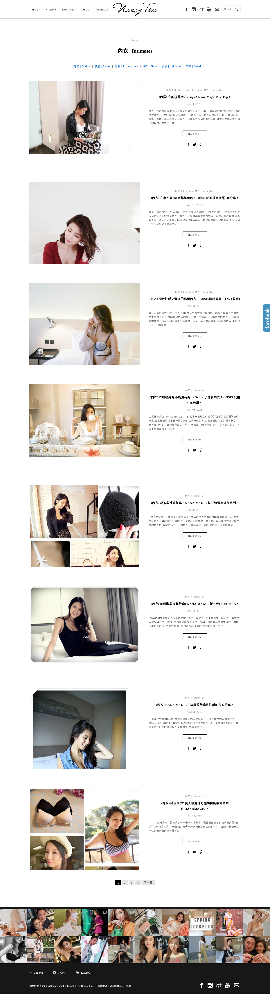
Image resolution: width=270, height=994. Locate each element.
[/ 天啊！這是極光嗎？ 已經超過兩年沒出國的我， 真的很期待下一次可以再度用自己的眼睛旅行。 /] (94, 922)
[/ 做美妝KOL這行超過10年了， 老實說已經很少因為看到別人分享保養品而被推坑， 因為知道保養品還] (256, 922)
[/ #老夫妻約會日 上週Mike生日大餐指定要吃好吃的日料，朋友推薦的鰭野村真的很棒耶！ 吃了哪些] (256, 949)
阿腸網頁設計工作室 (120, 986)
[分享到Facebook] (188, 145)
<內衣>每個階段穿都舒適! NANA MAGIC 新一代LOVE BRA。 (195, 604)
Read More (194, 134)
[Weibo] (201, 9)
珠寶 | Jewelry (195, 66)
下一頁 (148, 882)
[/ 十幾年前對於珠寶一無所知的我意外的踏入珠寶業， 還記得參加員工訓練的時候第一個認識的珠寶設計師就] (94, 949)
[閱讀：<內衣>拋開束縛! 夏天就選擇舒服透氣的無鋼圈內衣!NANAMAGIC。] (84, 849)
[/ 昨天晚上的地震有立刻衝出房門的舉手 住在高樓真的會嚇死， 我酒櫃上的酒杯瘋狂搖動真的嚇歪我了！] (148, 949)
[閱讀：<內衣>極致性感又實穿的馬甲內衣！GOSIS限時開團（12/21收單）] (84, 323)
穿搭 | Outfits (82, 66)
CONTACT (102, 9)
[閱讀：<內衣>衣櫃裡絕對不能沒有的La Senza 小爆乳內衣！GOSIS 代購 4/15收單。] (84, 420)
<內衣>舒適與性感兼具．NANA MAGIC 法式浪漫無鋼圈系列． (194, 503)
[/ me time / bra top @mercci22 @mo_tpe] (13, 949)
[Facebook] (186, 9)
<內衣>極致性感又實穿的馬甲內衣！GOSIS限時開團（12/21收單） (195, 299)
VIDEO (50, 9)
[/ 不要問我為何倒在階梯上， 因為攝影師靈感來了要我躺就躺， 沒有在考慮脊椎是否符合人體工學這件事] (13, 922)
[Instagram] (193, 9)
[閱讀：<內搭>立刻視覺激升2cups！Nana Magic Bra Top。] (84, 117)
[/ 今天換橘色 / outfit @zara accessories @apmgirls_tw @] (175, 949)
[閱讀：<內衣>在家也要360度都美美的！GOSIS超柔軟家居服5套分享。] (84, 255)
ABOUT (86, 9)
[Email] (237, 985)
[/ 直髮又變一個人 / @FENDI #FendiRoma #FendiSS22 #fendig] (40, 949)
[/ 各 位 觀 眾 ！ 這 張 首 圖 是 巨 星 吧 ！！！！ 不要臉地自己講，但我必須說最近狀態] (67, 949)
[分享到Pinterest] (201, 145)
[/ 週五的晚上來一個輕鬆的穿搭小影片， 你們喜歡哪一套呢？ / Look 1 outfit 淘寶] (202, 922)
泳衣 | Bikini (150, 66)
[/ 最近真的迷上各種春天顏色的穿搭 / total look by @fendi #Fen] (229, 922)
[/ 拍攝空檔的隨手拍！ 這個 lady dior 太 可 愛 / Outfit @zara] (121, 922)
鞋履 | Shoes (102, 66)
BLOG (35, 9)
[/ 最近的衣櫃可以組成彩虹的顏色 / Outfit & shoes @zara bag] (202, 949)
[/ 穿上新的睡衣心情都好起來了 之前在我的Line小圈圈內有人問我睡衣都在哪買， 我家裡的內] (229, 949)
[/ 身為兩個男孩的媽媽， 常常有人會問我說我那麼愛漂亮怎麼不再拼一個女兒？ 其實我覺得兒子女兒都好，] (67, 922)
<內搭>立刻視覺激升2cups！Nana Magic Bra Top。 (194, 97)
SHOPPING (68, 9)
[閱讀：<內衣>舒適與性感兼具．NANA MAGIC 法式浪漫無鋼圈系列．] (84, 539)
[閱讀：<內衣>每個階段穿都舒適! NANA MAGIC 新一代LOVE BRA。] (84, 624)
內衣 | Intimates (172, 66)
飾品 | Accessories (126, 66)
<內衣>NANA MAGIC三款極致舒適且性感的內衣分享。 (194, 704)
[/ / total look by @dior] (121, 949)
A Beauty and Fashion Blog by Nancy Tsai (135, 10)
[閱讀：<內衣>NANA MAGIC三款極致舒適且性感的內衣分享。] (79, 759)
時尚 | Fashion (193, 90)
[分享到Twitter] (194, 145)
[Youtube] (209, 9)
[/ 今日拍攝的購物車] (148, 922)
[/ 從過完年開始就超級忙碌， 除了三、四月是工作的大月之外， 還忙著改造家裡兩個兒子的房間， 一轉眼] (175, 922)
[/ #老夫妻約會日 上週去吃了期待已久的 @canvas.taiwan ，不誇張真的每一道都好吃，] (40, 922)
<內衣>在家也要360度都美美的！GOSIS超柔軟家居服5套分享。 (194, 198)
